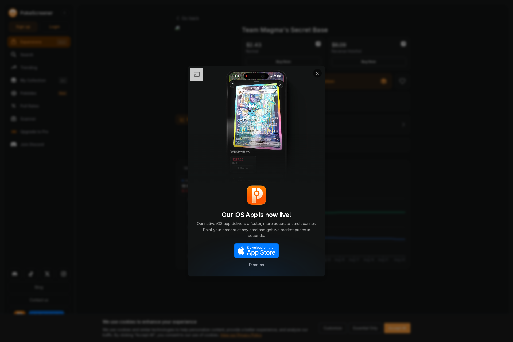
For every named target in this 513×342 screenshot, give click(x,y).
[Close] (317, 73)
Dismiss (256, 264)
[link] (256, 171)
